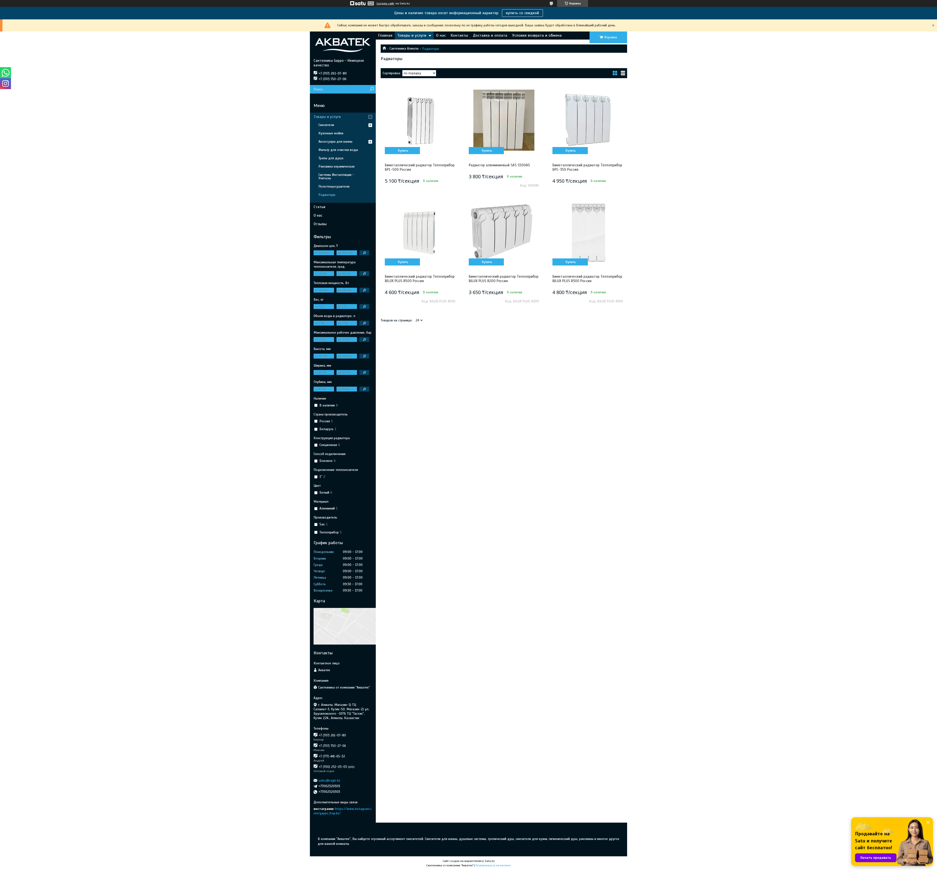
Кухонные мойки (330, 133)
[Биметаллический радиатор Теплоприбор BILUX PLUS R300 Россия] (587, 231)
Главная (385, 35)
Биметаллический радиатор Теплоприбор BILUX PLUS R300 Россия (587, 278)
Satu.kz (490, 861)
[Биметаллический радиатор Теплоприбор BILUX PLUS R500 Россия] (420, 231)
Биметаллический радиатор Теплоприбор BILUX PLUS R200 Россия (504, 278)
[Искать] (371, 89)
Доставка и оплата (490, 35)
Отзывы (320, 224)
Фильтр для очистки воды (338, 150)
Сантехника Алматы (403, 48)
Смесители (326, 125)
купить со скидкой (522, 13)
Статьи (319, 207)
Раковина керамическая (336, 166)
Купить (403, 151)
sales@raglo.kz (329, 780)
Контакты (459, 35)
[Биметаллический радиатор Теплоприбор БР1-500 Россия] (420, 120)
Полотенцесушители (333, 186)
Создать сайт (385, 3)
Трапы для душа (330, 158)
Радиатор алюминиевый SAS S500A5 (499, 165)
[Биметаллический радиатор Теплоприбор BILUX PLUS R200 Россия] (504, 231)
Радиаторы (326, 195)
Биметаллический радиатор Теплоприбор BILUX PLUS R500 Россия (420, 278)
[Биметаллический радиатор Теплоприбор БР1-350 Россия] (587, 120)
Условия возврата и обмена (537, 35)
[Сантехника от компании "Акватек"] (343, 45)
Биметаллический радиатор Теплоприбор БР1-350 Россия (587, 167)
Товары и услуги (411, 35)
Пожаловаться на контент (493, 865)
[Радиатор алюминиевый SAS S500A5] (504, 120)
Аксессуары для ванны (335, 141)
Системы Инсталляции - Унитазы (336, 176)
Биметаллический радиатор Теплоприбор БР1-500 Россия (420, 167)
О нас (441, 35)
